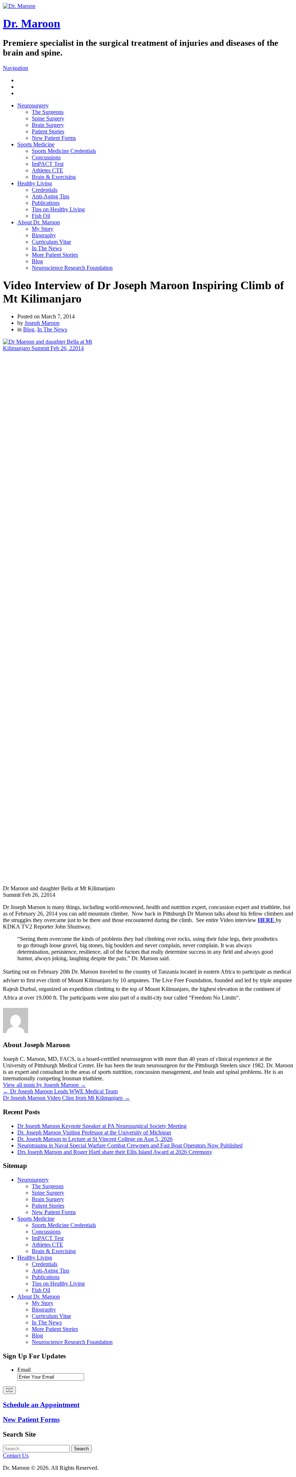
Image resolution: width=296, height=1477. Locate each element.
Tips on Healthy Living (58, 209)
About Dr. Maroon (38, 222)
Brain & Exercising (54, 177)
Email (24, 1370)
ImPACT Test (48, 164)
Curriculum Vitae (51, 242)
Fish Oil (41, 216)
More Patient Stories (55, 255)
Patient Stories (48, 131)
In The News (47, 248)
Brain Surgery (48, 125)
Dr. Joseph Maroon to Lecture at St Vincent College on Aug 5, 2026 (95, 1139)
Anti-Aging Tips (50, 196)
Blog (37, 261)
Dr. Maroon (31, 23)
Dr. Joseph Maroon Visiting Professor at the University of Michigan (94, 1132)
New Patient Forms (54, 138)
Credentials (44, 190)
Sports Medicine (36, 144)
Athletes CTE (47, 170)
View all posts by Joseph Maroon (44, 1085)
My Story (42, 229)
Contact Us (16, 1455)
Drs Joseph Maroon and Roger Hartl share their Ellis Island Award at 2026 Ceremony (114, 1152)
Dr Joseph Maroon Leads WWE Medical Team (60, 1091)
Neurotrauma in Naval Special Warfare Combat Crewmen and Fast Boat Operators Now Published (130, 1145)
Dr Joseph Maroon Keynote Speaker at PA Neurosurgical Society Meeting (102, 1126)
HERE (267, 920)
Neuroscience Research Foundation (72, 268)
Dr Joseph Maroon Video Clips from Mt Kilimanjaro (66, 1098)
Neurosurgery (33, 105)
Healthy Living (34, 183)
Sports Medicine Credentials (64, 151)
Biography (44, 235)
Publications (46, 203)
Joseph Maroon (42, 323)
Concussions (46, 157)
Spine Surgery (48, 118)
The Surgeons (48, 112)
